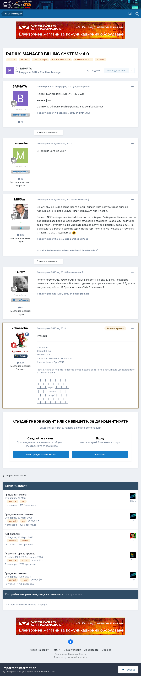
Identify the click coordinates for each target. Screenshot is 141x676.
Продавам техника (15, 494)
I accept (129, 669)
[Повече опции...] (132, 87)
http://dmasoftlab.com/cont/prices (84, 106)
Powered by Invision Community (70, 657)
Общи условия (72, 649)
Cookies (106, 649)
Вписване (100, 454)
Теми (55, 649)
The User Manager (50, 72)
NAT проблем (12, 534)
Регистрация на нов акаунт (41, 454)
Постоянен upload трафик (20, 553)
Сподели (94, 70)
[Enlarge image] (74, 232)
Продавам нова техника (19, 514)
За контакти (91, 649)
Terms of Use (48, 671)
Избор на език (38, 649)
